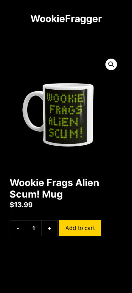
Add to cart (80, 228)
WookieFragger (66, 18)
